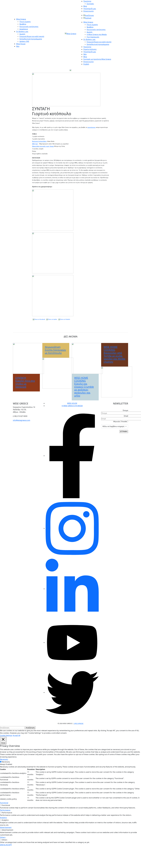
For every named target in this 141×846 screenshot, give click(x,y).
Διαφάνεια (24, 29)
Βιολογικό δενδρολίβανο (39, 141)
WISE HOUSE (72, 403)
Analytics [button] (3, 817)
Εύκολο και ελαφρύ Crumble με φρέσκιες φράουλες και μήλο (84, 386)
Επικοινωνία (88, 11)
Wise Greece (21, 19)
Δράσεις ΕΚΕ (24, 41)
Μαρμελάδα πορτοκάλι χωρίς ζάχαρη (43, 146)
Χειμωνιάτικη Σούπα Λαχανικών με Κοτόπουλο (55, 349)
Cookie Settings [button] (6, 735)
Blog (85, 6)
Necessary (6, 762)
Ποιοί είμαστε (25, 21)
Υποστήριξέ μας (89, 9)
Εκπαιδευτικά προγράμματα (31, 39)
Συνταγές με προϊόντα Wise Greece (97, 59)
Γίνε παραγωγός (93, 37)
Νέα (17, 46)
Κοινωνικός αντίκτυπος (29, 26)
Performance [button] (5, 810)
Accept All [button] (16, 735)
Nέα (84, 54)
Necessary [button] (4, 759)
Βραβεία (23, 24)
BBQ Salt (35, 144)
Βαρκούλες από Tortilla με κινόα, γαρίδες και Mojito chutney (114, 354)
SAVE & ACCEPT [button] (6, 845)
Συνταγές (90, 4)
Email (126, 416)
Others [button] (2, 837)
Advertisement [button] (5, 827)
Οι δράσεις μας (22, 31)
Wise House (20, 44)
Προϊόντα (87, 1)
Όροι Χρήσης (78, 723)
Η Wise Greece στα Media (97, 34)
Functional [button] (4, 803)
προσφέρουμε (92, 127)
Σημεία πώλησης (90, 49)
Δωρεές (22, 34)
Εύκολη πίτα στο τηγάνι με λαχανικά (25, 382)
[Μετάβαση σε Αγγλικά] (87, 18)
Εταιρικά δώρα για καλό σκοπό (32, 36)
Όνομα (125, 410)
